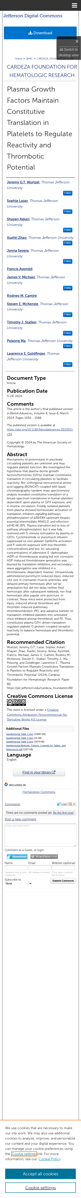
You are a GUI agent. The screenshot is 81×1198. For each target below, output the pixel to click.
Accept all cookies (40, 1173)
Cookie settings (24, 1154)
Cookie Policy (50, 1159)
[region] (40, 1159)
